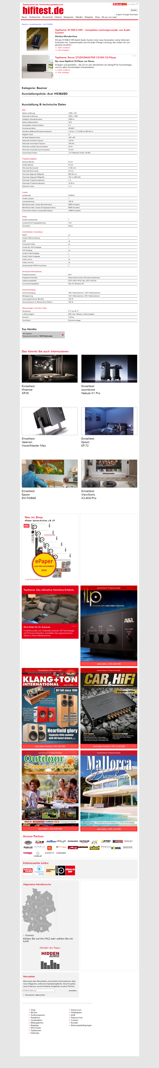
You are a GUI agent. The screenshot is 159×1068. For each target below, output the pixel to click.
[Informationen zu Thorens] (28, 854)
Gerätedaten (36, 1020)
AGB (73, 1015)
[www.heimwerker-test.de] (51, 877)
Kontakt (74, 1022)
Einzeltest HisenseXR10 (28, 389)
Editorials (35, 1033)
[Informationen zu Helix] (28, 848)
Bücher (34, 1012)
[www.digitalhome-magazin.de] (28, 877)
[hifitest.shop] (70, 877)
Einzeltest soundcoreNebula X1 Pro (90, 389)
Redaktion (35, 1017)
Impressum (76, 1010)
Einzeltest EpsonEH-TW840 (29, 494)
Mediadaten (76, 1012)
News (24, 17)
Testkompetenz (38, 1015)
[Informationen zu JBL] (50, 848)
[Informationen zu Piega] (106, 848)
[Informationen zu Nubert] (95, 848)
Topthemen (36, 1030)
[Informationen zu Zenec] (61, 854)
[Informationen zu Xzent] (50, 854)
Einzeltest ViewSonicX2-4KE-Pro (88, 494)
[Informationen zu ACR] (28, 842)
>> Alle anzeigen (62, 50)
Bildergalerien (37, 1022)
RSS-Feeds (36, 1027)
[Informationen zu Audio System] (40, 842)
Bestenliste (47, 17)
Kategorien (69, 17)
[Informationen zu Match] (61, 848)
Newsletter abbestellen (35, 995)
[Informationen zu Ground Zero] (128, 842)
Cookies (74, 1020)
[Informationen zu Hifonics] (40, 848)
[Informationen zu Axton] (51, 842)
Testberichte (35, 17)
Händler (79, 17)
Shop (97, 17)
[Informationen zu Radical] (116, 848)
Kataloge (35, 1025)
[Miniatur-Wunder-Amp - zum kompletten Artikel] (38, 40)
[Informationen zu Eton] (106, 842)
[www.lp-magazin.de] (60, 877)
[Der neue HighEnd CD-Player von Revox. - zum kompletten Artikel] (38, 66)
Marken (58, 17)
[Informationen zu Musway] (83, 848)
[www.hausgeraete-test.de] (39, 877)
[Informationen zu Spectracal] (128, 848)
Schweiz (29, 935)
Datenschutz (77, 1017)
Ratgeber (89, 17)
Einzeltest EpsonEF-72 (87, 442)
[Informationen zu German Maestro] (118, 842)
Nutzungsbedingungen (81, 1025)
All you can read (109, 17)
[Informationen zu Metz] (73, 848)
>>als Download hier (33, 579)
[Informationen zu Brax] (61, 842)
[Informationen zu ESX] (95, 842)
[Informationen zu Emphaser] (85, 842)
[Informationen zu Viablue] (38, 854)
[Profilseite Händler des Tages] (50, 968)
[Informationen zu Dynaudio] (73, 842)
